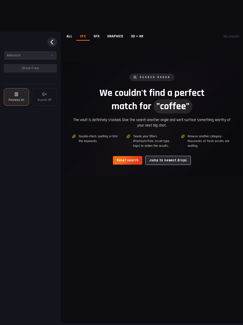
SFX (96, 36)
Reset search (128, 160)
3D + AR (137, 36)
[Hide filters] (52, 42)
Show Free (30, 68)
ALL (69, 36)
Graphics (115, 36)
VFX (83, 36)
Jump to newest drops (168, 160)
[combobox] (30, 55)
